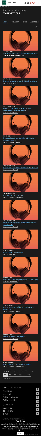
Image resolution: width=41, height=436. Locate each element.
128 (20, 375)
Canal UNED (9, 408)
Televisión (14, 21)
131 (28, 375)
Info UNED (9, 411)
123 (27, 371)
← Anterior (7, 371)
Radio (24, 21)
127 (15, 375)
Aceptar (20, 433)
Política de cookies (9, 400)
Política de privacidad (10, 397)
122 (22, 371)
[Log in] (28, 3)
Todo (5, 21)
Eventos (33, 21)
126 (10, 375)
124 (32, 371)
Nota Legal (7, 394)
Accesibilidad (7, 391)
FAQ (6, 414)
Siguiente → (8, 378)
